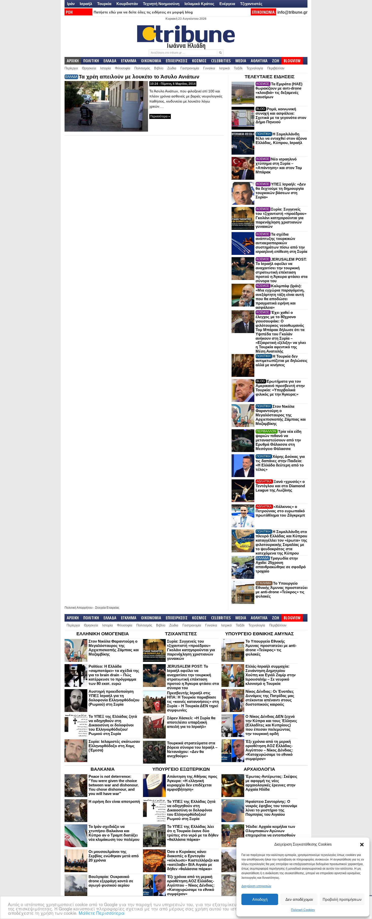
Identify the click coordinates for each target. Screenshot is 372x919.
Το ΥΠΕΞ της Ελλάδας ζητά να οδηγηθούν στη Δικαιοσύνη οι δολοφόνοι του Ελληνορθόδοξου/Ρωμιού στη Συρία (113, 725)
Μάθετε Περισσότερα (102, 913)
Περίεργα (71, 68)
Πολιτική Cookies (303, 910)
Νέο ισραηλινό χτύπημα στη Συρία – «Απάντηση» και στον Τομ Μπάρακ (279, 165)
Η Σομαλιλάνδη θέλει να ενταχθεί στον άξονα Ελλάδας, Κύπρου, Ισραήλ (281, 138)
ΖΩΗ (275, 61)
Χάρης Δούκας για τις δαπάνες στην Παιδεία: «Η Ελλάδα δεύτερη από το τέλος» (280, 463)
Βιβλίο (158, 68)
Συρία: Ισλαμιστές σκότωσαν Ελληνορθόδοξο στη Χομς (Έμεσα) (114, 745)
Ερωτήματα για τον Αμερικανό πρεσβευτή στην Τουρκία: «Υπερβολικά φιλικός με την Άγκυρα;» (280, 387)
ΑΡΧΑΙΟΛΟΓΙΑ (259, 769)
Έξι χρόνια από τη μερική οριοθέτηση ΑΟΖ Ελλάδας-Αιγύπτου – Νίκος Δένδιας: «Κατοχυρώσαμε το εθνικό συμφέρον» (269, 750)
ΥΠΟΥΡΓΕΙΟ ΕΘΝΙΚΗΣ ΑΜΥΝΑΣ (259, 633)
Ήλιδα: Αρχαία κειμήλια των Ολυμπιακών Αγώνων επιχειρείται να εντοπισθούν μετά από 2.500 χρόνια (270, 833)
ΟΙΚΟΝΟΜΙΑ (151, 61)
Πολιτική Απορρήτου (79, 607)
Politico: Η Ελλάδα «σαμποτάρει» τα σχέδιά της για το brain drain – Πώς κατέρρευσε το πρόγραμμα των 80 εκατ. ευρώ (114, 675)
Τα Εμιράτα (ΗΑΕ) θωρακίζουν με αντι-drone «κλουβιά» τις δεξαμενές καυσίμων (279, 90)
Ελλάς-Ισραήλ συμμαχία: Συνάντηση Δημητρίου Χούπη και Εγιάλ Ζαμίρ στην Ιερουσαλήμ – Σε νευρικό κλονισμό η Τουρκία (270, 675)
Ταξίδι (238, 68)
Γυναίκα (209, 68)
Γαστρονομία (189, 68)
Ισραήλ (86, 4)
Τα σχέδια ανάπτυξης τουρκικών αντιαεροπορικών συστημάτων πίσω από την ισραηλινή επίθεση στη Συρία (281, 243)
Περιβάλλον (275, 68)
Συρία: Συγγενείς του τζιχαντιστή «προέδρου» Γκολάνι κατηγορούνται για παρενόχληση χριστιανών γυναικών (281, 218)
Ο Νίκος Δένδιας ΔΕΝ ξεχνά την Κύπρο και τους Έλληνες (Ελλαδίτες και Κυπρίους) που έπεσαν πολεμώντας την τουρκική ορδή (271, 725)
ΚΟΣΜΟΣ (199, 61)
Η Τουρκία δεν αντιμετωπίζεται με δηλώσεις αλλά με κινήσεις (281, 360)
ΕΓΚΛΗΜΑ (128, 61)
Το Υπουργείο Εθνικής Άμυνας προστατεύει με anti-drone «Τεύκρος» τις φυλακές (281, 589)
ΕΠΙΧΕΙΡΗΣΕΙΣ (177, 61)
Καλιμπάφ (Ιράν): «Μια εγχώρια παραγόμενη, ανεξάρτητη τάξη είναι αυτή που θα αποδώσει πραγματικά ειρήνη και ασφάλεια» (280, 297)
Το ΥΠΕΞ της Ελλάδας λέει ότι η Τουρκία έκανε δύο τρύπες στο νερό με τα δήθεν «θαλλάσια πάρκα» (192, 833)
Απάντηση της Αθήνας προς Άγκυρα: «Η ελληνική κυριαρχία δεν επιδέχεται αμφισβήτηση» (192, 782)
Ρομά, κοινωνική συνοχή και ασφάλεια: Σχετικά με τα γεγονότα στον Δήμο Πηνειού (281, 115)
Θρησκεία (89, 68)
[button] (361, 844)
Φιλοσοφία (122, 68)
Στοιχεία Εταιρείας (107, 607)
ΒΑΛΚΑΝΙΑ (103, 769)
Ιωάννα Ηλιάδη (186, 45)
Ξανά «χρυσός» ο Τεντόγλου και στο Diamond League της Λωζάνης (280, 485)
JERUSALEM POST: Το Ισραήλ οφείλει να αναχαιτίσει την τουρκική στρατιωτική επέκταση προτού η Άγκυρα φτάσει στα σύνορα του (281, 270)
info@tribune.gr (292, 12)
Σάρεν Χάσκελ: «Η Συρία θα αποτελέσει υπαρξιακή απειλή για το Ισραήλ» (191, 722)
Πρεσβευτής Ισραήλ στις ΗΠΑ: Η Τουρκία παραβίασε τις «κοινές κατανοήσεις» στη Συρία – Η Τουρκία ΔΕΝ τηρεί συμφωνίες (193, 701)
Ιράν (71, 4)
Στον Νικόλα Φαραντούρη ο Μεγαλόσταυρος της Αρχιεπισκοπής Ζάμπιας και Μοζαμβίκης (281, 415)
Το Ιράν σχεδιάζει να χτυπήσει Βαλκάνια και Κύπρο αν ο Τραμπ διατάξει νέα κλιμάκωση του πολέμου (114, 833)
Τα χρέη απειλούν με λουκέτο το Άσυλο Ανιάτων (139, 76)
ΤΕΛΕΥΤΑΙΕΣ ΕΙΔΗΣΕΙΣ (270, 76)
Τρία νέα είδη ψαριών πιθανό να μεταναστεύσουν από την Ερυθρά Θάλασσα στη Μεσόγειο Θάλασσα (278, 440)
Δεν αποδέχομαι (299, 899)
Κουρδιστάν (127, 4)
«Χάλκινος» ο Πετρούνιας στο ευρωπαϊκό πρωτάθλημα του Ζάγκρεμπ (280, 510)
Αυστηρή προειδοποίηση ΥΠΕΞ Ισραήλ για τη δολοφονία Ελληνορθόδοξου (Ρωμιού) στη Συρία (114, 697)
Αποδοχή (259, 899)
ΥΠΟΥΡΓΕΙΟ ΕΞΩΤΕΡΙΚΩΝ (181, 769)
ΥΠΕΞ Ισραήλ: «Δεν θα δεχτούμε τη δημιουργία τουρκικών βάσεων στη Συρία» (281, 190)
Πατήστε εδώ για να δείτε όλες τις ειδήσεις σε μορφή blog (143, 12)
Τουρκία (104, 4)
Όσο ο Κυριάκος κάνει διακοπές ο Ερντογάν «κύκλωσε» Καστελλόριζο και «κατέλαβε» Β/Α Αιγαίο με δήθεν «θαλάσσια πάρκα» (193, 860)
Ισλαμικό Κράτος (199, 4)
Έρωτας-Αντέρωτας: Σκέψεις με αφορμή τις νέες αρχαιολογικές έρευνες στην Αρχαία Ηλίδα (271, 782)
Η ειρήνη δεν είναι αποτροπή (114, 801)
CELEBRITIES (221, 61)
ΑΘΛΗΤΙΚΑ (259, 61)
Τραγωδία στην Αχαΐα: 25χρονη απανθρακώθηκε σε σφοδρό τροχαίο (281, 564)
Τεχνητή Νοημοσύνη (161, 4)
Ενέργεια (227, 4)
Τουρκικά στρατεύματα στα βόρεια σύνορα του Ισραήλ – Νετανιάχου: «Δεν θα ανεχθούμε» (192, 749)
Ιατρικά (224, 68)
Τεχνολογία (254, 68)
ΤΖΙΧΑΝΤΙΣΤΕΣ (181, 633)
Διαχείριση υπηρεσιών (256, 886)
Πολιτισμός (142, 68)
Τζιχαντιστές (251, 4)
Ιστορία (105, 68)
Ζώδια (171, 68)
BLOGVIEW (292, 61)
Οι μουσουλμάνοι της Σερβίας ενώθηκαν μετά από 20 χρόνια (114, 855)
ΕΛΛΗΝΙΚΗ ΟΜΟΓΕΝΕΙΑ (102, 633)
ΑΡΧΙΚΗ (73, 61)
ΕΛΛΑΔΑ (110, 61)
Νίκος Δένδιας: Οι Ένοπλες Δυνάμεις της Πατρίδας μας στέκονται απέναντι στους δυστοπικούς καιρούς (269, 697)
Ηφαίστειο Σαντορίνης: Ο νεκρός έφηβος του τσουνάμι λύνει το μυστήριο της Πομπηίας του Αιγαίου (271, 807)
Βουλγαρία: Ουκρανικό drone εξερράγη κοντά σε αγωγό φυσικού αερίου (111, 880)
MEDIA (240, 61)
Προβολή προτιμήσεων (342, 899)
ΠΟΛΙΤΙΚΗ (91, 61)
